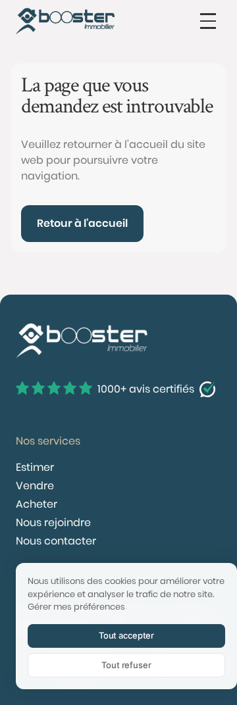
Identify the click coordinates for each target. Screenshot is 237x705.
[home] (65, 21)
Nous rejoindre (53, 522)
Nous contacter (56, 540)
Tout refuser (126, 665)
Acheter (36, 504)
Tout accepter (126, 635)
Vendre (35, 485)
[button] (208, 21)
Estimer (35, 467)
